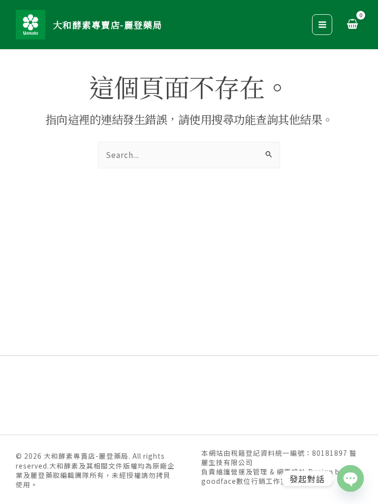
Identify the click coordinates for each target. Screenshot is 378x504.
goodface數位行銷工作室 (244, 481)
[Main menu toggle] (322, 24)
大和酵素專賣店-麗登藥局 (107, 24)
